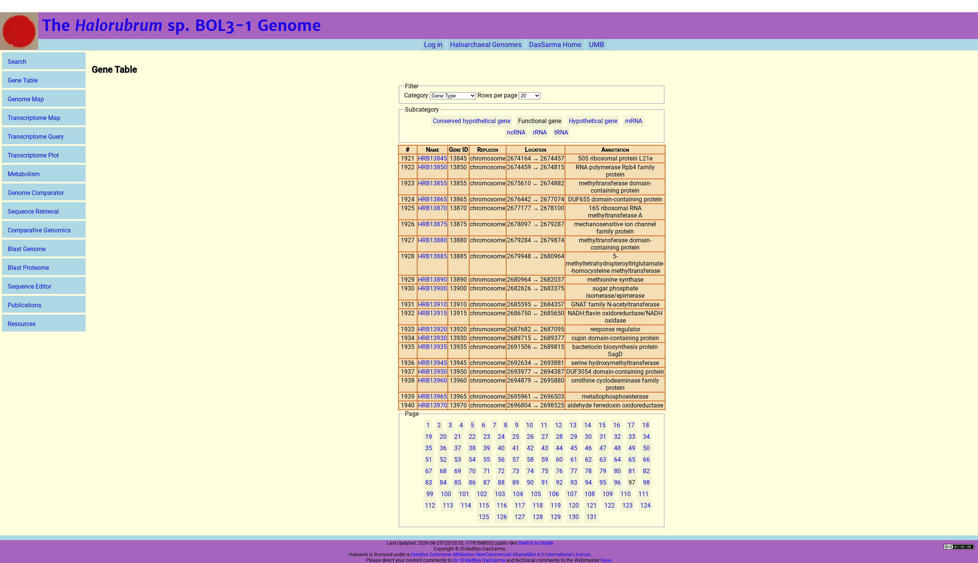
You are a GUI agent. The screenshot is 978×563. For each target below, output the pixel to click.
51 (428, 459)
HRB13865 (432, 199)
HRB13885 (432, 256)
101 (464, 494)
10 (529, 425)
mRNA (633, 121)
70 (472, 471)
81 (631, 471)
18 (645, 425)
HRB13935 (432, 346)
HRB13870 (432, 208)
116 (502, 505)
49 (631, 448)
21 (457, 436)
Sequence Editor (29, 286)
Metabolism (24, 174)
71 (486, 471)
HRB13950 (432, 371)
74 (530, 471)
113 (448, 505)
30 (588, 436)
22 (472, 436)
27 (544, 436)
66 (646, 459)
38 (472, 448)
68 (443, 471)
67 (428, 471)
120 (573, 505)
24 (501, 436)
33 (631, 436)
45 (573, 448)
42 (530, 448)
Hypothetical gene (593, 121)
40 (501, 448)
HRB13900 (432, 288)
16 (616, 425)
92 (559, 482)
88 (501, 482)
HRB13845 (432, 158)
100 (446, 494)
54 (472, 459)
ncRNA (516, 132)
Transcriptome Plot (33, 155)
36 (443, 448)
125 (484, 517)
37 (457, 448)
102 (482, 494)
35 (428, 448)
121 (591, 505)
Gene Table (23, 80)
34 (646, 436)
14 (587, 425)
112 (430, 505)
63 (602, 459)
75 (544, 471)
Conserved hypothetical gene (471, 121)
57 (515, 459)
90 (530, 482)
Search (17, 61)
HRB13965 (432, 396)
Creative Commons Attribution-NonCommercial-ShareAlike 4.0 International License (500, 554)
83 (428, 482)
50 (646, 448)
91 (544, 482)
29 (573, 436)
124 (645, 505)
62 (588, 459)
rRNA (540, 132)
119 (556, 505)
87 (486, 482)
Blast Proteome (28, 267)
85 (457, 482)
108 (590, 494)
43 (544, 448)
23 (486, 436)
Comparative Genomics (39, 230)
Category (417, 95)
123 (627, 505)
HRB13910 (432, 304)
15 (602, 425)
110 (625, 494)
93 (573, 482)
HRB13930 (432, 338)
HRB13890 (432, 279)
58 (530, 459)
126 (502, 517)
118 (538, 505)
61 (573, 459)
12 (558, 425)
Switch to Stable (536, 543)
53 (457, 459)
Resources (22, 324)
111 (643, 494)
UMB (596, 45)
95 (602, 482)
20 (443, 436)
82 (646, 471)
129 (556, 517)
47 (602, 448)
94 (588, 482)
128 (538, 517)
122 (609, 505)
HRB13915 (432, 313)
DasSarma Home (555, 45)
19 (428, 436)
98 (646, 482)
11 (544, 425)
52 (443, 459)
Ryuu (606, 560)
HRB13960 (432, 380)
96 (617, 482)
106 (554, 494)
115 (484, 505)
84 (443, 482)
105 (536, 494)
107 (572, 494)
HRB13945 (432, 363)
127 (520, 517)
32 (617, 436)
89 (515, 482)
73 (515, 471)
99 (429, 494)
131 (591, 517)
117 (520, 505)
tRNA (561, 132)
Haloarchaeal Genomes (485, 45)
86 (472, 482)
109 (607, 494)
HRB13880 (432, 240)
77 (573, 471)
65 (631, 459)
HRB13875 (432, 224)
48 (617, 448)
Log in (433, 45)
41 (515, 448)
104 (518, 494)
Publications (24, 305)
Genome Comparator (36, 192)
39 (486, 448)
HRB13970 (432, 405)
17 (631, 425)
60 (559, 459)
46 (588, 448)
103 (500, 494)
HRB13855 (432, 183)
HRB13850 (432, 167)
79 (602, 471)
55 (486, 459)
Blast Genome (26, 249)
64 (617, 459)
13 (573, 425)
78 (588, 471)
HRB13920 (432, 329)
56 (501, 459)
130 (573, 517)
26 (530, 436)
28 (559, 436)
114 (466, 505)
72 (501, 471)
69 (457, 471)
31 (602, 436)
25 (515, 436)
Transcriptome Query (36, 136)
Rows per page (498, 95)
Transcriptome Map (34, 118)
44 (559, 448)
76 (559, 471)
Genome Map (26, 99)
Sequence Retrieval (33, 211)
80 (617, 471)
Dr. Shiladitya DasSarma (479, 560)
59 (544, 459)
